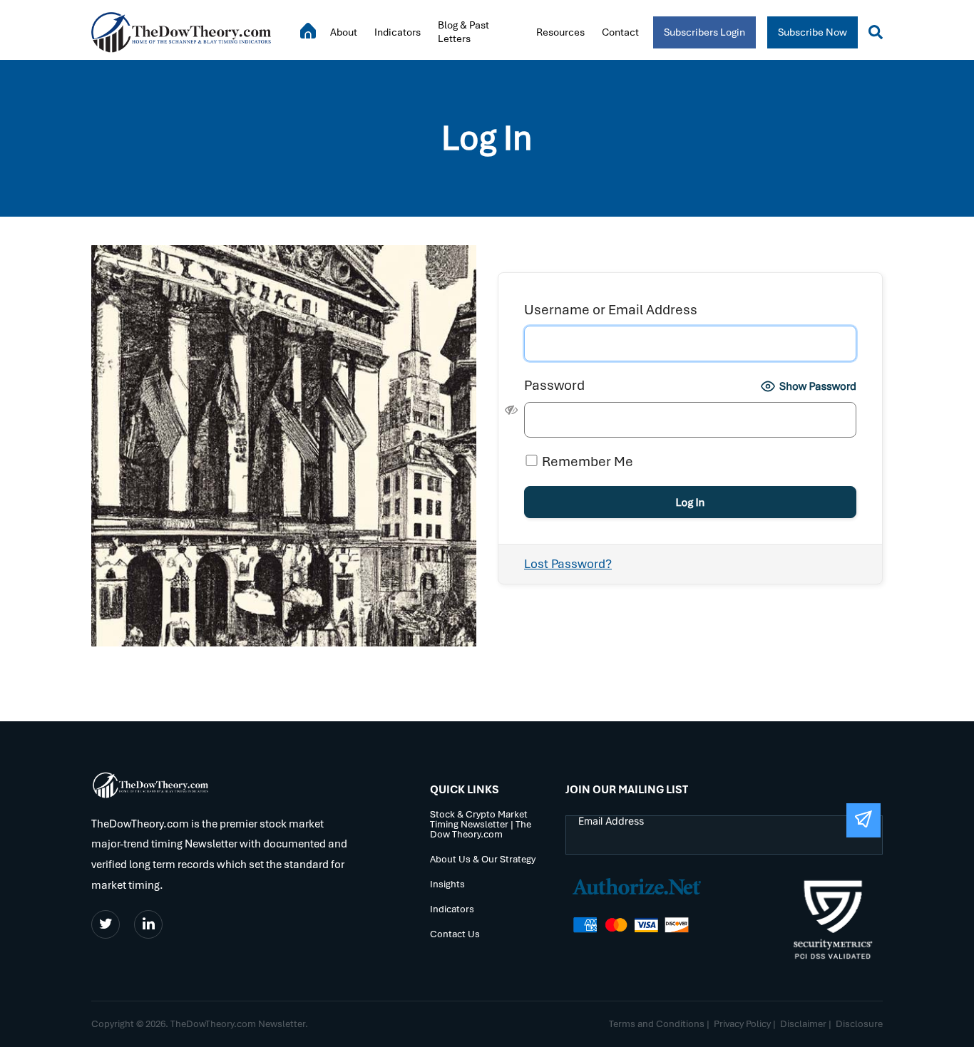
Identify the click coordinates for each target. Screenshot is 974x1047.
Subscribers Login (704, 32)
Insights (447, 885)
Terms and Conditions (656, 1024)
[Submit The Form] (863, 820)
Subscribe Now (812, 32)
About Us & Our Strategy (482, 860)
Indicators (397, 32)
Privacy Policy (742, 1024)
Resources (560, 32)
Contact (620, 32)
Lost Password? (568, 564)
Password (554, 385)
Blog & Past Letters (463, 32)
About (343, 32)
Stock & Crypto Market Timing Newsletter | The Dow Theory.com (480, 825)
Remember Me (586, 461)
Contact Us (455, 934)
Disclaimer (803, 1024)
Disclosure (859, 1024)
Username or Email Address (610, 310)
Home (308, 30)
